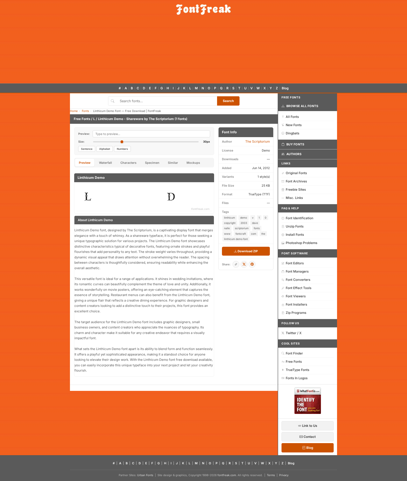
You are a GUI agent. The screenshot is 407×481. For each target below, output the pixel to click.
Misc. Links (294, 198)
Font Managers (297, 271)
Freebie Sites (296, 189)
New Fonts (294, 125)
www (227, 233)
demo (243, 217)
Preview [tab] (85, 162)
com (253, 233)
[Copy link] (236, 264)
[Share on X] (244, 264)
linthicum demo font (236, 239)
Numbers (122, 148)
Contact (309, 437)
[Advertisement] (203, 51)
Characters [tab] (128, 162)
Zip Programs (296, 313)
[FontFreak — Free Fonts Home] (203, 9)
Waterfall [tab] (105, 162)
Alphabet (104, 148)
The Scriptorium (161, 119)
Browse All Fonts (302, 106)
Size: (81, 141)
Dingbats (292, 133)
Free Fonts (82, 119)
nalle (227, 228)
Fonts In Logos (297, 378)
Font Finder (294, 353)
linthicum (229, 217)
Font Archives (296, 181)
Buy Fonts (295, 144)
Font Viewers (296, 296)
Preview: (84, 133)
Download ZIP (247, 251)
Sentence (86, 148)
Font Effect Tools (298, 288)
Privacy (284, 475)
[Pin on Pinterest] (252, 264)
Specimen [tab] (152, 162)
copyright (230, 223)
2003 (244, 223)
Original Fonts (296, 173)
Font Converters (298, 280)
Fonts (85, 111)
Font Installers (296, 304)
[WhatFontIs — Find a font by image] (307, 413)
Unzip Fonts (295, 226)
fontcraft (241, 233)
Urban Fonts (145, 475)
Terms (271, 475)
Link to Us (309, 426)
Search (228, 101)
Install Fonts (295, 235)
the (263, 233)
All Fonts (292, 117)
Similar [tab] (173, 162)
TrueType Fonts (297, 370)
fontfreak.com (226, 475)
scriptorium (242, 228)
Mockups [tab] (193, 162)
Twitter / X (294, 333)
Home (74, 111)
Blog (285, 88)
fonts (257, 228)
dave (255, 223)
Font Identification (299, 218)
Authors (294, 154)
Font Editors (295, 263)
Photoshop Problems (301, 243)
